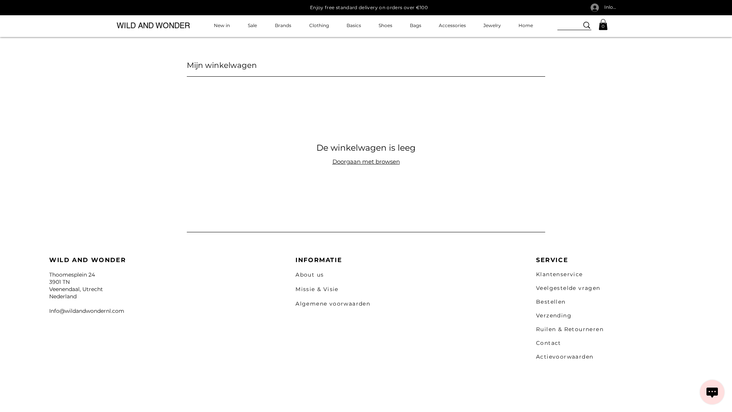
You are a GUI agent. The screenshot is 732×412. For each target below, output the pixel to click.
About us (309, 274)
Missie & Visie (317, 289)
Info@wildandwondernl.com (86, 310)
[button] (603, 24)
